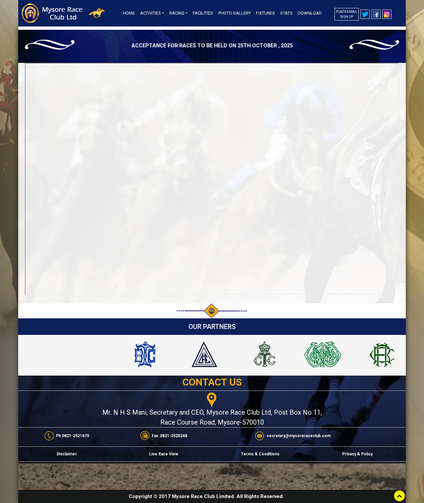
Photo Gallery (234, 13)
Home (129, 13)
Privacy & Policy (357, 454)
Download (310, 13)
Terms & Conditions (260, 454)
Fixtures (265, 13)
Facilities (203, 13)
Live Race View (163, 454)
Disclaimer (67, 454)
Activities (150, 13)
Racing (177, 13)
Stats (286, 13)
